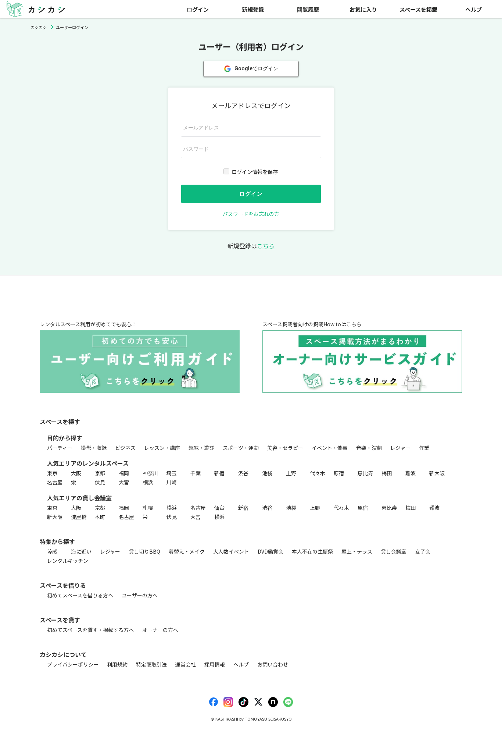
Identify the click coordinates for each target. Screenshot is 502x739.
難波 (410, 473)
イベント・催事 (330, 447)
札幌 (148, 507)
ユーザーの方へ (140, 595)
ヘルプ (473, 9)
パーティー (59, 447)
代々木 (317, 473)
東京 (52, 473)
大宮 (124, 482)
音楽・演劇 (369, 447)
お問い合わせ (272, 664)
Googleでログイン (256, 68)
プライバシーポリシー (72, 664)
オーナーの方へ (160, 629)
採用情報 (214, 664)
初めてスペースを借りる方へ (80, 595)
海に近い (81, 551)
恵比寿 (365, 473)
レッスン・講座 (162, 447)
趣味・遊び (201, 447)
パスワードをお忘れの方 (251, 213)
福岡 (124, 473)
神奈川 (150, 473)
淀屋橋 (78, 517)
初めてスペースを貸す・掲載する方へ (90, 629)
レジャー (400, 447)
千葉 (195, 473)
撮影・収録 (94, 447)
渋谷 (243, 473)
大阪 (76, 473)
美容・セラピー (285, 447)
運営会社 (185, 664)
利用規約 (117, 664)
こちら (266, 245)
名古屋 (54, 482)
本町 (100, 517)
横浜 (148, 482)
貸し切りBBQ (144, 551)
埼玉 (171, 473)
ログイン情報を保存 (255, 171)
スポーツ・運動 (241, 447)
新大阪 (437, 473)
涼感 (52, 551)
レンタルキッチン (67, 560)
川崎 (171, 482)
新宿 (219, 473)
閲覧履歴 (308, 9)
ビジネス (125, 447)
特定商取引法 (151, 664)
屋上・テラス (356, 551)
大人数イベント (231, 551)
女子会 (422, 551)
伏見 (100, 482)
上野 (291, 473)
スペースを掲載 (418, 9)
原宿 (339, 473)
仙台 (219, 507)
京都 (100, 473)
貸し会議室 (393, 551)
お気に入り (363, 9)
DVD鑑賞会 (270, 551)
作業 (424, 447)
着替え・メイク (187, 551)
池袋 (267, 473)
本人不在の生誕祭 (312, 551)
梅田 (386, 473)
